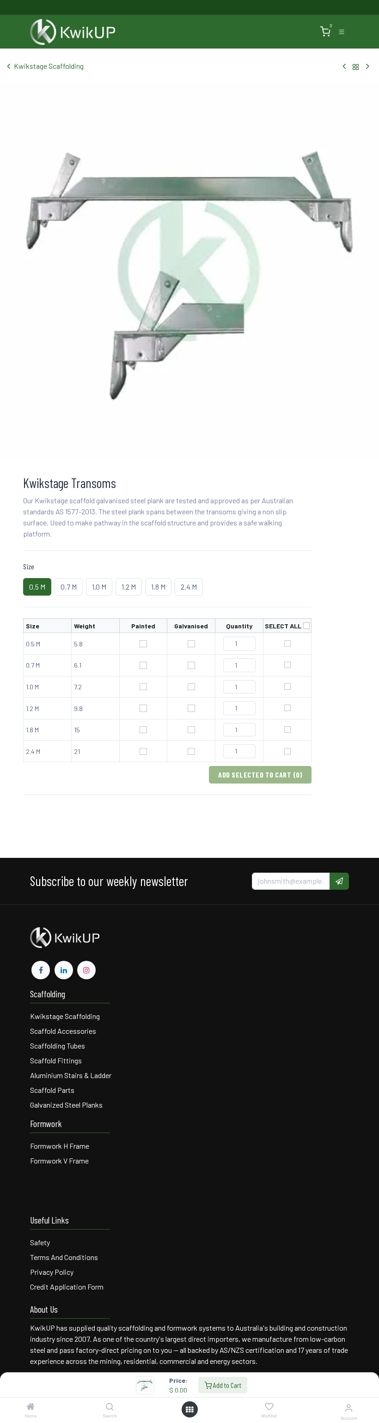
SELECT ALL (283, 626)
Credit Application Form (67, 1286)
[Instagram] (86, 970)
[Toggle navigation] (341, 32)
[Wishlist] (269, 1406)
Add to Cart (226, 1385)
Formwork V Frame (59, 1160)
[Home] (30, 1406)
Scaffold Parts (52, 1089)
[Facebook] (40, 970)
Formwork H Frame (59, 1145)
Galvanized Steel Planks (66, 1104)
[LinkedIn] (64, 970)
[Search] (109, 1406)
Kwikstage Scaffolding (49, 65)
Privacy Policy (51, 1271)
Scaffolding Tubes (57, 1045)
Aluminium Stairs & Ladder (70, 1075)
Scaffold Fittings (56, 1060)
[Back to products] (356, 66)
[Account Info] (348, 1407)
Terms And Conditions (64, 1257)
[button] (339, 881)
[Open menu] (189, 1409)
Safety (40, 1242)
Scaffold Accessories (63, 1030)
